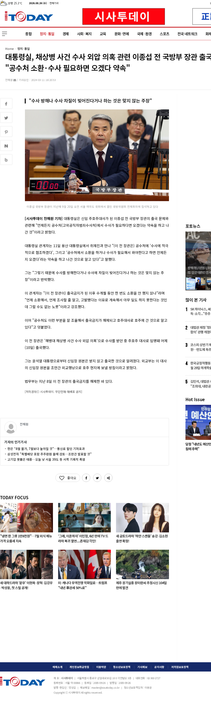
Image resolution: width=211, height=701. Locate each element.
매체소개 (57, 667)
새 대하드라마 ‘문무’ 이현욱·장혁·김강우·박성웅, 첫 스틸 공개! (26, 585)
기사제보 (142, 667)
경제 (65, 33)
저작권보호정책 (180, 667)
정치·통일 (47, 33)
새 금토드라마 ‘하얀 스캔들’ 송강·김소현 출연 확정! (142, 538)
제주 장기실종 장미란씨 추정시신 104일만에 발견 (141, 585)
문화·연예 (121, 33)
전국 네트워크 (187, 33)
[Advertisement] (84, 629)
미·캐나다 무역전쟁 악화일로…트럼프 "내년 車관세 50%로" (82, 585)
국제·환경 (144, 33)
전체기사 (54, 3)
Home (9, 48)
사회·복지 (84, 33)
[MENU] (4, 34)
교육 (103, 33)
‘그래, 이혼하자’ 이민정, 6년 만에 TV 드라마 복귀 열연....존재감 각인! (83, 538)
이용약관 (101, 667)
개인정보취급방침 (79, 667)
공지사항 (159, 667)
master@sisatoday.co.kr (105, 687)
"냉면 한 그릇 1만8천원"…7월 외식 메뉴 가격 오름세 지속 (26, 538)
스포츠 (164, 33)
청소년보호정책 (121, 667)
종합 (28, 33)
